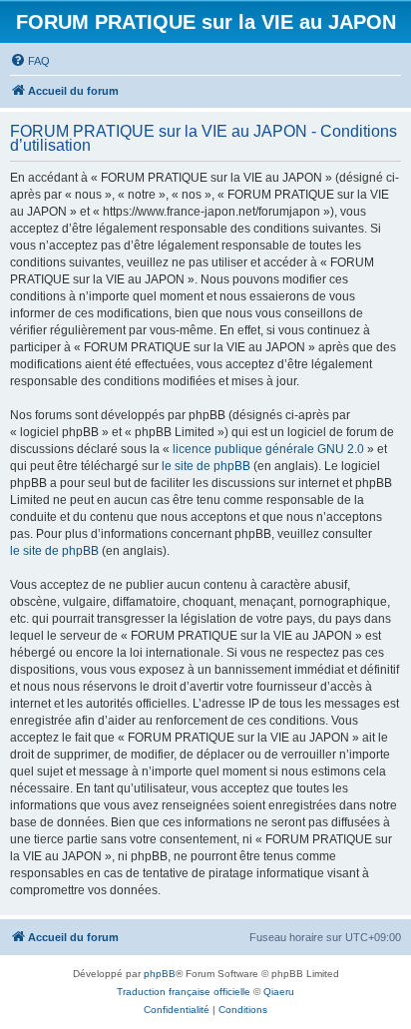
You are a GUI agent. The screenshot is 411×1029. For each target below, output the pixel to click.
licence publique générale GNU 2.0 (268, 449)
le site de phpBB (206, 466)
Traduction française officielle (183, 991)
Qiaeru (278, 991)
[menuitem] (30, 61)
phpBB (160, 973)
